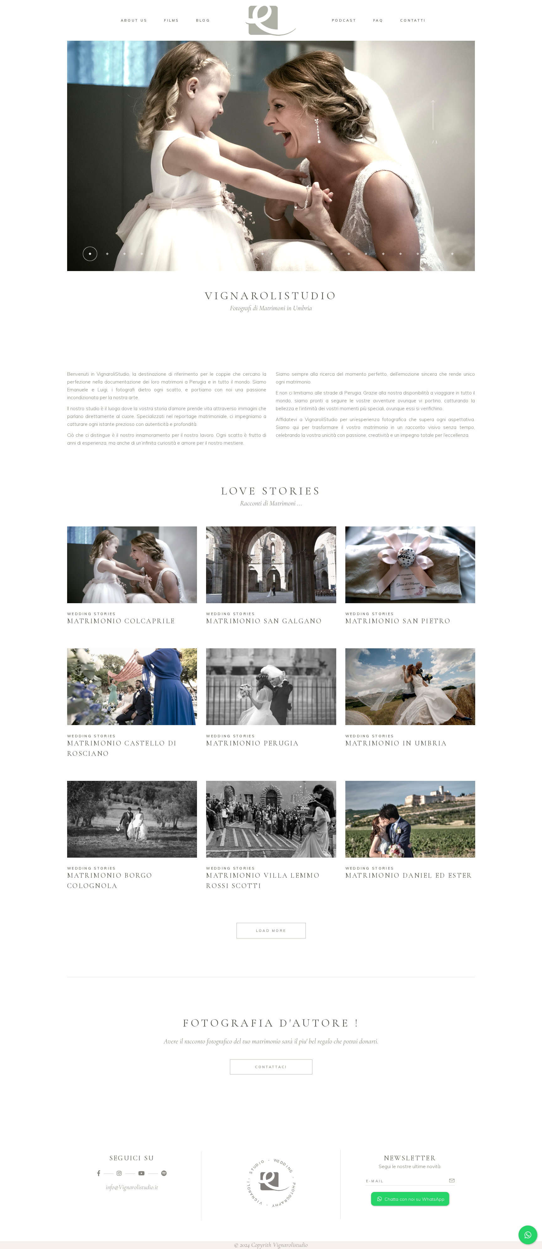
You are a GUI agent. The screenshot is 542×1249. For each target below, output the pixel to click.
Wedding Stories (91, 614)
